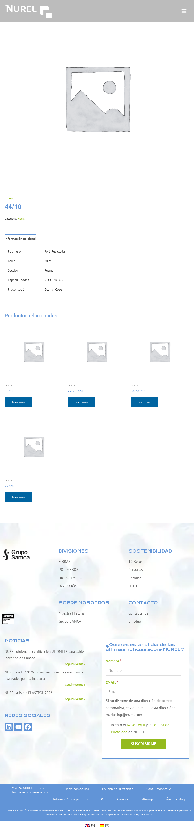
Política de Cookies (114, 799)
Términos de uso (77, 789)
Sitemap (147, 799)
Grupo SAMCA (70, 621)
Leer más (18, 402)
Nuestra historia (72, 613)
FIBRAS (65, 561)
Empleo (134, 621)
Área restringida (177, 799)
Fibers (9, 198)
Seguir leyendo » (75, 664)
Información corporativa (70, 799)
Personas (135, 569)
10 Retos (135, 561)
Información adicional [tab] (20, 239)
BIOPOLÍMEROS (71, 577)
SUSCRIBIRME (143, 744)
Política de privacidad (117, 789)
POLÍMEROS (69, 569)
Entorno (134, 577)
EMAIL (112, 682)
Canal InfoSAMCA (158, 789)
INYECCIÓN (68, 586)
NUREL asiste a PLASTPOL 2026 (28, 693)
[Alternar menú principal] (184, 11)
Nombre (113, 660)
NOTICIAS (17, 641)
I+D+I (132, 586)
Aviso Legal (136, 724)
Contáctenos (138, 613)
